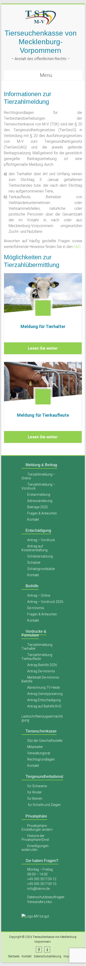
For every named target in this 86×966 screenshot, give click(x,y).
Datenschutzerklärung (47, 956)
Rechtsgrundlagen (41, 759)
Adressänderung (39, 501)
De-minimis (35, 608)
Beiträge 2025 (37, 507)
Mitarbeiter (35, 747)
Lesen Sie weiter (43, 348)
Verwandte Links (39, 902)
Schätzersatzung (40, 556)
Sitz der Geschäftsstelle (44, 741)
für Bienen (34, 798)
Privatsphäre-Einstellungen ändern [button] (37, 827)
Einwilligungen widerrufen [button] (35, 848)
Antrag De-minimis (41, 671)
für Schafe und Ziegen (44, 805)
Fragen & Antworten (42, 513)
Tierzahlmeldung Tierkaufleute (37, 657)
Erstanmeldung (38, 494)
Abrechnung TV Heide (43, 687)
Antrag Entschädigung (44, 700)
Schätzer (34, 562)
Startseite (13, 956)
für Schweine (37, 786)
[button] (39, 950)
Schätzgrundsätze (41, 569)
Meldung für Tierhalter (42, 326)
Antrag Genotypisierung (45, 694)
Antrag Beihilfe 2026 (42, 665)
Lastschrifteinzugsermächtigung (42, 718)
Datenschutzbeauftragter (45, 897)
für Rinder (34, 792)
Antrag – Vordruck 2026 (45, 602)
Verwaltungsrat (38, 753)
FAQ (77, 246)
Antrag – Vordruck (41, 540)
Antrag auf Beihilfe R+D (44, 706)
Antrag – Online (38, 595)
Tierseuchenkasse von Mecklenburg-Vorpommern (41, 41)
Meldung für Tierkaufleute (43, 415)
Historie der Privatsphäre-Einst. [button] (36, 838)
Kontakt (33, 519)
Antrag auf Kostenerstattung (35, 548)
